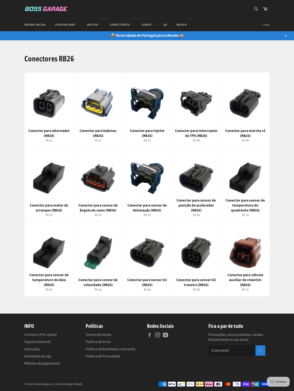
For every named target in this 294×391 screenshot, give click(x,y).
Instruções (32, 349)
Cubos (147, 25)
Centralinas (65, 25)
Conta (266, 25)
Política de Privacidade (103, 356)
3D (165, 25)
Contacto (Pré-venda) (40, 334)
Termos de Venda (98, 334)
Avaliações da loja (37, 356)
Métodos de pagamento (42, 363)
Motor (93, 25)
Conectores (120, 25)
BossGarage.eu (43, 384)
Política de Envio (98, 341)
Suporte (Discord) (37, 341)
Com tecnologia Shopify (68, 384)
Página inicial (35, 25)
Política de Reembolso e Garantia (110, 349)
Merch (181, 25)
